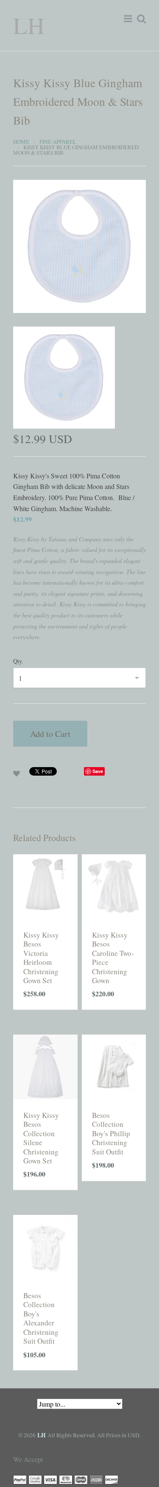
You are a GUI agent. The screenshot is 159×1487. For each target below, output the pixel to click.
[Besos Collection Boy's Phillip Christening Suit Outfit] (114, 1065)
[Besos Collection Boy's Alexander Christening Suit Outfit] (45, 1245)
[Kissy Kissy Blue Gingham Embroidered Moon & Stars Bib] (79, 245)
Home (21, 141)
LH (29, 24)
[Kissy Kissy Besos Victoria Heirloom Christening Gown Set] (45, 885)
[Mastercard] (66, 1478)
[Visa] (50, 1478)
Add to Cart (50, 733)
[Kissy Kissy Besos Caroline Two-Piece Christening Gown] (114, 885)
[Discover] (111, 1478)
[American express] (96, 1478)
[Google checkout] (35, 1478)
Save (97, 771)
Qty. (18, 661)
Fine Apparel (57, 141)
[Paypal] (20, 1478)
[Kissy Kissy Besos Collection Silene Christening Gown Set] (45, 1065)
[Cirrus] (81, 1478)
